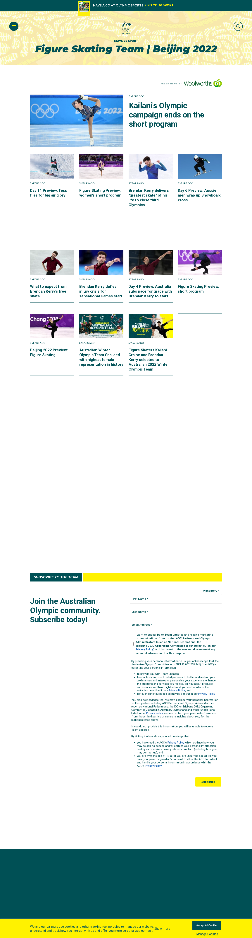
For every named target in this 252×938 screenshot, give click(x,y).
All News (126, 557)
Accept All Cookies (207, 925)
